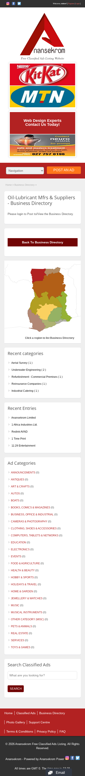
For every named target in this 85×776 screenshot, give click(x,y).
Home (8, 185)
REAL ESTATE (19, 633)
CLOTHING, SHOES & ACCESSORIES (34, 528)
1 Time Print (18, 438)
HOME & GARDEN (22, 591)
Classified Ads (26, 713)
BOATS (15, 500)
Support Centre (39, 722)
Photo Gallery (15, 722)
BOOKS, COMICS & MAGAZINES (30, 507)
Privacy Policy (46, 731)
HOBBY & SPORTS (22, 577)
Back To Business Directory (42, 242)
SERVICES (17, 640)
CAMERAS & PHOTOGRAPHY (29, 521)
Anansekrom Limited (23, 417)
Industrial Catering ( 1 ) (25, 390)
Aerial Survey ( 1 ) (21, 362)
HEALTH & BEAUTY (23, 570)
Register (71, 4)
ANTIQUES (17, 479)
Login (78, 4)
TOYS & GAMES (20, 647)
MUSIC (15, 605)
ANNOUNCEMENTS (23, 472)
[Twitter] (77, 759)
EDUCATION (18, 542)
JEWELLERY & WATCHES (26, 598)
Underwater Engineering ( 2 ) (28, 369)
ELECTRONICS (20, 549)
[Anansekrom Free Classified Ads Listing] (42, 54)
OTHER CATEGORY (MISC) (27, 619)
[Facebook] (72, 759)
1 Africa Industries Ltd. (24, 424)
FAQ (63, 731)
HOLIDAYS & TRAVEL (24, 584)
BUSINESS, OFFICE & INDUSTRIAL (32, 514)
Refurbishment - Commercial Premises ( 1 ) (37, 376)
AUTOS (15, 493)
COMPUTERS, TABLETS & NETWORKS (34, 535)
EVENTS (16, 556)
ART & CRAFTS (20, 486)
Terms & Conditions (19, 731)
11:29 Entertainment (23, 445)
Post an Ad (63, 170)
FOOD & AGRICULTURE (25, 563)
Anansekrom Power (51, 759)
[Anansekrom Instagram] (8, 3)
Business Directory (52, 713)
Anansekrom (13, 759)
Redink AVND (19, 431)
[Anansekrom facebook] (13, 3)
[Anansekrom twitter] (19, 3)
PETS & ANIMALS (21, 626)
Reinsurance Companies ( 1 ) (28, 383)
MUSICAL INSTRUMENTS (26, 612)
